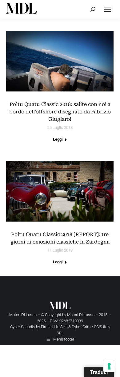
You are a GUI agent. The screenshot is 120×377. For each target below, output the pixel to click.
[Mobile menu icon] (108, 9)
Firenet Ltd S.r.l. (54, 326)
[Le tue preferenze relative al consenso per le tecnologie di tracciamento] (109, 366)
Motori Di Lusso (80, 314)
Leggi (57, 139)
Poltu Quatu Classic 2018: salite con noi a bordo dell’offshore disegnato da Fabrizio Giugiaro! (60, 111)
